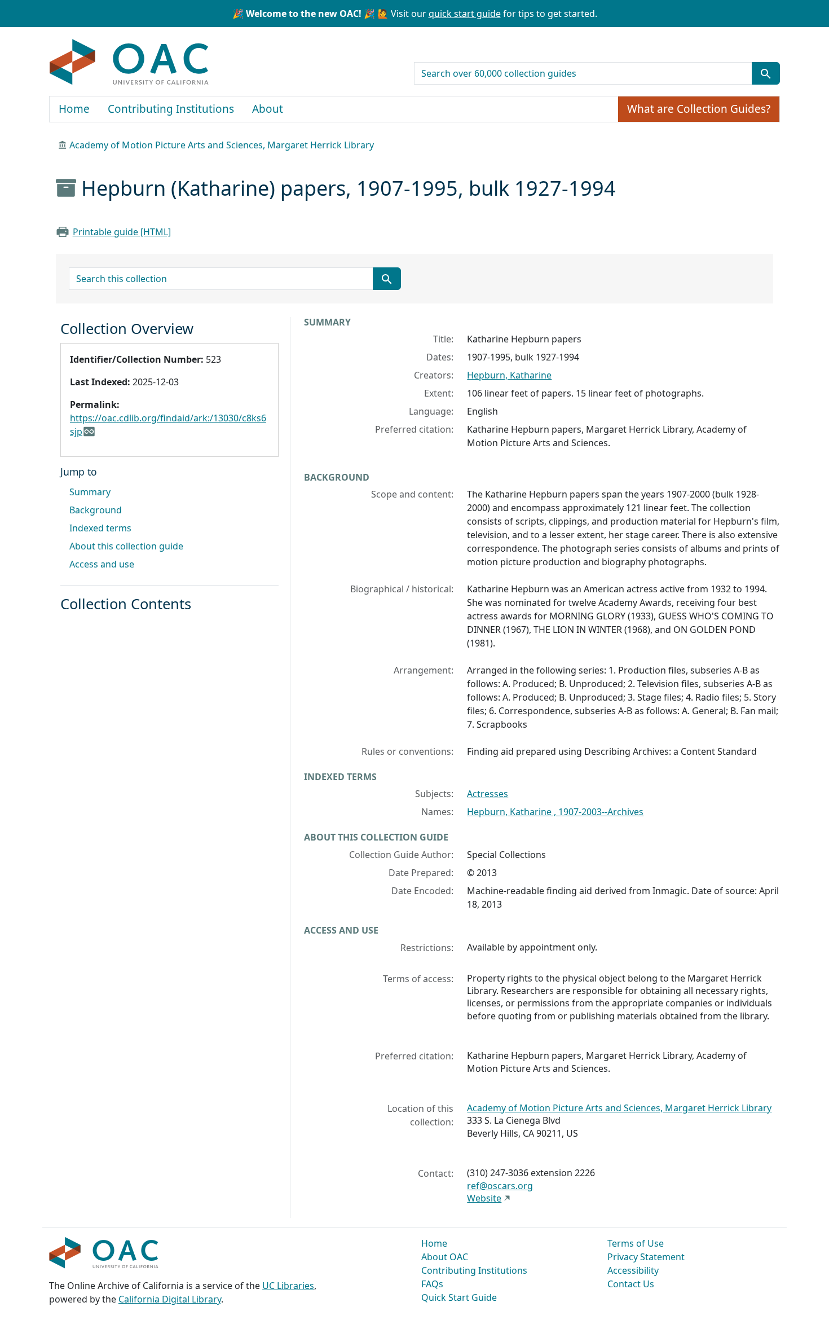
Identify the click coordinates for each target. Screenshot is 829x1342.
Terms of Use (635, 1243)
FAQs (432, 1284)
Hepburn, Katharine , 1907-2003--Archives (555, 812)
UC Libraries (288, 1285)
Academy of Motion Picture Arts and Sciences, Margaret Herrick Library (221, 145)
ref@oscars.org (500, 1186)
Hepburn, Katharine (509, 375)
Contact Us (630, 1284)
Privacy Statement (646, 1257)
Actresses (487, 793)
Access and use (101, 564)
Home (74, 109)
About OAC (444, 1257)
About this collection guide (126, 546)
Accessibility (633, 1270)
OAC (129, 62)
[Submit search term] (766, 73)
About (267, 109)
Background (95, 510)
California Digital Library (169, 1299)
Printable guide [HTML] (122, 232)
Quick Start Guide (459, 1297)
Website (484, 1198)
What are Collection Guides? (698, 109)
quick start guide (465, 13)
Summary (90, 492)
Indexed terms (100, 528)
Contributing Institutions (171, 109)
